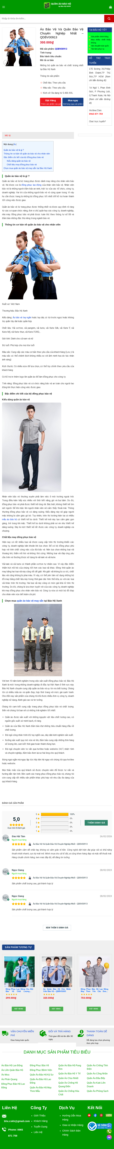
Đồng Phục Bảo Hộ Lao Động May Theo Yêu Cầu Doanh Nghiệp (94, 990)
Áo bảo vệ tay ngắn (22, 317)
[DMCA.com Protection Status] (109, 1115)
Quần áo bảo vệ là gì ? (14, 150)
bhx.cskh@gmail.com (17, 1121)
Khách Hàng (41, 1121)
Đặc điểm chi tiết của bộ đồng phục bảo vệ (24, 157)
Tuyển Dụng (40, 1126)
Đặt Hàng (50, 100)
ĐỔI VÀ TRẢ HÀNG (60, 1031)
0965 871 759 (96, 114)
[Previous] (2, 985)
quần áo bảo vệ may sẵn (30, 600)
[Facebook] (95, 1115)
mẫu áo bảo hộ (9, 519)
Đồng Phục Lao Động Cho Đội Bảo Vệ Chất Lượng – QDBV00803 (19, 990)
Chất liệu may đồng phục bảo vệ (22, 164)
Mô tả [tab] (8, 135)
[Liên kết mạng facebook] (109, 1137)
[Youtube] (89, 1115)
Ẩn (15, 144)
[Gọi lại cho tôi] (109, 1131)
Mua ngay (73, 100)
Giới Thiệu (39, 1115)
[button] (3, 7)
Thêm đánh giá (96, 823)
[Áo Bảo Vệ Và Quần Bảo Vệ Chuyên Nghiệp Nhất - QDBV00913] (30, 844)
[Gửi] (109, 18)
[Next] (112, 985)
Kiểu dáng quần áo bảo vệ (19, 161)
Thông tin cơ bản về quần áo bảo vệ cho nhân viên (27, 153)
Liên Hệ (38, 1132)
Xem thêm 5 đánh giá (57, 928)
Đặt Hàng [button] (18, 1009)
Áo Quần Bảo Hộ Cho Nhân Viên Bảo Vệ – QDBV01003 (57, 990)
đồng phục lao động (31, 185)
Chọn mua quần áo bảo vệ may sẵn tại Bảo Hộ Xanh (28, 168)
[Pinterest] (101, 1115)
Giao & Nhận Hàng (72, 1125)
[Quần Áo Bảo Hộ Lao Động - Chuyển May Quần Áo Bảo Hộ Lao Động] (57, 7)
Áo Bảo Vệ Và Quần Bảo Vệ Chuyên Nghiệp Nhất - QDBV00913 (60, 844)
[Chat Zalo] (109, 1125)
